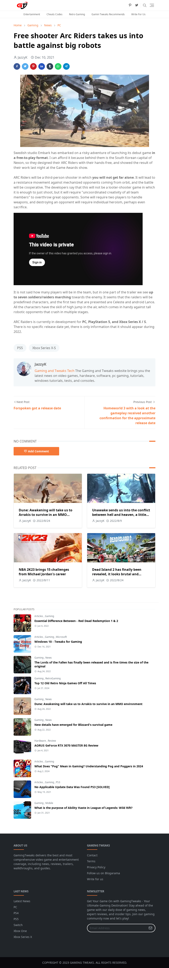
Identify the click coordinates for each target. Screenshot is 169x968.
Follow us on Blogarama (103, 873)
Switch (18, 925)
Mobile (49, 803)
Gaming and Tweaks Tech (54, 370)
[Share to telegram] (66, 66)
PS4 (16, 913)
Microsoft (61, 637)
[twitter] (136, 5)
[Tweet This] (25, 66)
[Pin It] (33, 66)
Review (52, 740)
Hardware (40, 740)
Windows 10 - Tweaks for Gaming (58, 642)
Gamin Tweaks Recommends (108, 14)
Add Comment (38, 451)
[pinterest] (130, 5)
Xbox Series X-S (44, 348)
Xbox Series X (23, 937)
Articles (39, 616)
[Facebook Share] (17, 66)
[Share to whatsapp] (58, 66)
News (48, 657)
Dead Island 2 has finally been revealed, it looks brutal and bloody (116, 574)
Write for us (95, 879)
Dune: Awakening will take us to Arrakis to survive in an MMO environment (45, 514)
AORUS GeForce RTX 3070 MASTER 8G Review (66, 745)
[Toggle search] (144, 5)
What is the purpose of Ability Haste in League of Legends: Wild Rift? (83, 808)
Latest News (22, 901)
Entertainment (31, 14)
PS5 (20, 348)
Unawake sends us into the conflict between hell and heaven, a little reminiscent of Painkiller (121, 514)
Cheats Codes (54, 14)
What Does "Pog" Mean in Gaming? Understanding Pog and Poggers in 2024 (88, 766)
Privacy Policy (96, 867)
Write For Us (138, 14)
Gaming (49, 616)
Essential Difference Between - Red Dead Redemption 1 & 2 (76, 621)
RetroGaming (53, 678)
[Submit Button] (150, 928)
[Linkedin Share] (41, 66)
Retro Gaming (77, 14)
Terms (91, 861)
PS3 (58, 782)
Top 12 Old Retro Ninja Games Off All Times (65, 683)
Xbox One (20, 931)
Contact (92, 855)
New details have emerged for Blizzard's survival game (73, 725)
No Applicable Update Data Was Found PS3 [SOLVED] (72, 787)
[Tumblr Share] (50, 66)
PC (15, 907)
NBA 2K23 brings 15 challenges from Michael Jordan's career (44, 571)
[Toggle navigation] (151, 5)
